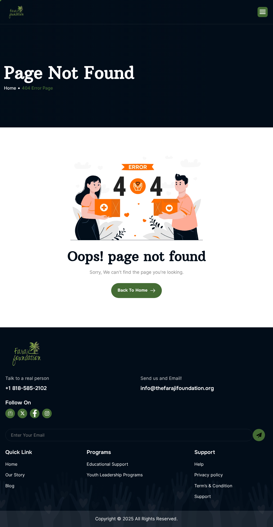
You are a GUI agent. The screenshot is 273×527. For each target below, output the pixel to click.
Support (202, 496)
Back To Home (133, 290)
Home (11, 464)
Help (199, 464)
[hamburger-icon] (263, 12)
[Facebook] (34, 413)
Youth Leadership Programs (115, 474)
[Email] (10, 413)
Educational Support (107, 464)
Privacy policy (208, 474)
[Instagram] (47, 413)
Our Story (15, 474)
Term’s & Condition (213, 485)
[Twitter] (22, 413)
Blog (9, 485)
